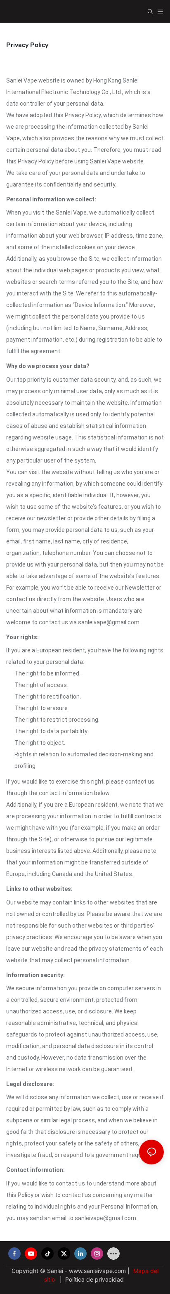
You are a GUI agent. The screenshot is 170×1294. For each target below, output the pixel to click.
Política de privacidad (94, 1279)
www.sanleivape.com (98, 1270)
